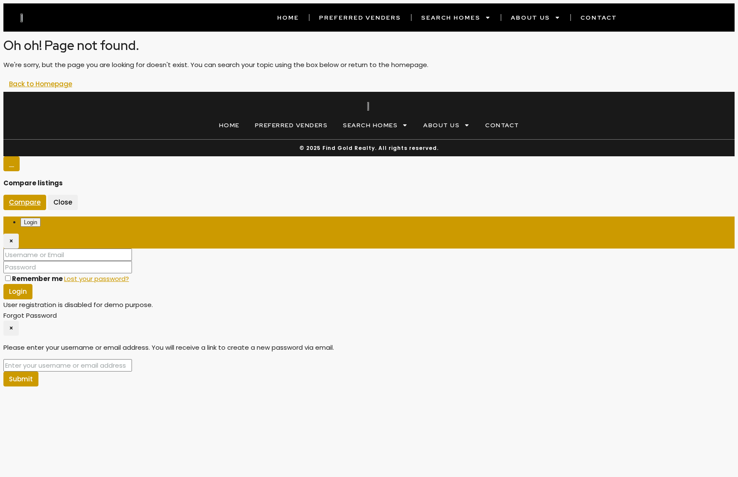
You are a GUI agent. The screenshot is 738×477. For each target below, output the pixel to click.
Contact (598, 17)
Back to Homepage (40, 83)
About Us (530, 17)
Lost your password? (96, 278)
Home (288, 17)
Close (62, 202)
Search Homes (450, 17)
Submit (21, 379)
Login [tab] (30, 222)
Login (18, 291)
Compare (25, 202)
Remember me (38, 278)
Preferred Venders (360, 17)
